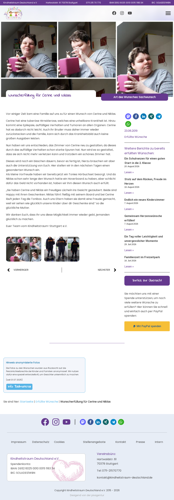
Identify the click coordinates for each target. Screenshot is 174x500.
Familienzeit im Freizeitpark (142, 257)
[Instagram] (122, 13)
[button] (168, 13)
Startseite (26, 402)
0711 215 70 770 (93, 2)
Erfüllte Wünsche (47, 402)
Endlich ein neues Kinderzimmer (144, 199)
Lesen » (129, 172)
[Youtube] (130, 13)
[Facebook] (114, 13)
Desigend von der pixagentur (87, 495)
